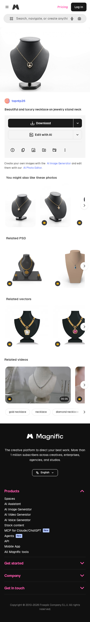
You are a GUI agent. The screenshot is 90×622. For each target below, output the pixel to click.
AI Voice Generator (17, 520)
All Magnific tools (16, 552)
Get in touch (14, 588)
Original (28, 37)
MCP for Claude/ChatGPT (26, 530)
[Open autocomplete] (10, 18)
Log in (78, 7)
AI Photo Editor (32, 168)
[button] (45, 472)
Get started (13, 563)
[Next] (84, 205)
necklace (41, 412)
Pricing (62, 7)
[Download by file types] (77, 123)
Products (11, 491)
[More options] (65, 150)
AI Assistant (12, 504)
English (45, 472)
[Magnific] (45, 437)
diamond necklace (67, 412)
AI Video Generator (17, 515)
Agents (12, 536)
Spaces (9, 499)
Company (12, 575)
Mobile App (12, 546)
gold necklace (17, 412)
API (6, 541)
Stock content (14, 525)
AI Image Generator (59, 163)
